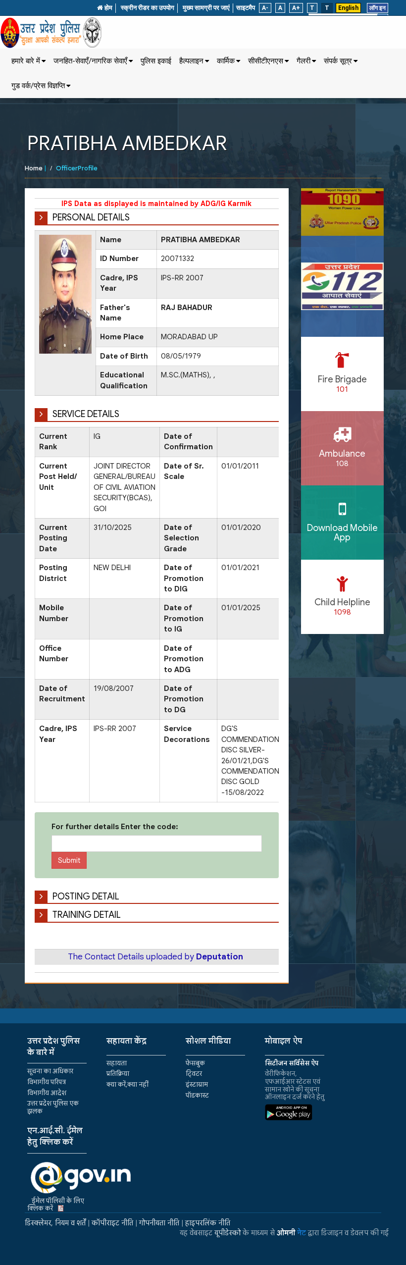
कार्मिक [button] (226, 60)
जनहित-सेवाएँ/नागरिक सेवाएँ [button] (90, 60)
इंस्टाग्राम (197, 1084)
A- (265, 7)
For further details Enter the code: (114, 826)
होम (107, 7)
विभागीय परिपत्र (46, 1082)
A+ (296, 7)
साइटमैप (245, 7)
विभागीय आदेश (46, 1093)
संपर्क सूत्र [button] (338, 60)
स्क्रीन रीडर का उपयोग (147, 7)
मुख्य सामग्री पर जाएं (206, 7)
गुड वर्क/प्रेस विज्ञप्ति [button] (38, 85)
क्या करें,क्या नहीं (127, 1084)
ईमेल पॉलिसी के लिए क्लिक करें (55, 1205)
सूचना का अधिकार (50, 1071)
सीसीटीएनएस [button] (265, 60)
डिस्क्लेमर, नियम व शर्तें (55, 1222)
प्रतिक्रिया (117, 1073)
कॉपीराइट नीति (112, 1222)
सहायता (116, 1063)
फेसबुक (195, 1063)
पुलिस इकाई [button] (156, 60)
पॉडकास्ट (197, 1095)
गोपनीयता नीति (159, 1222)
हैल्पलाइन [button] (191, 60)
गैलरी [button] (303, 60)
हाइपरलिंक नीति (207, 1222)
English (348, 7)
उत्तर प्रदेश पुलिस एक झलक (53, 1107)
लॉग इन (377, 7)
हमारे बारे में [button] (25, 60)
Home (34, 168)
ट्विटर (194, 1073)
